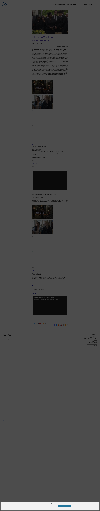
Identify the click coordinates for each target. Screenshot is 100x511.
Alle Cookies (65, 505)
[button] (97, 503)
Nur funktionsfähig (78, 505)
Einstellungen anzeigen (92, 505)
